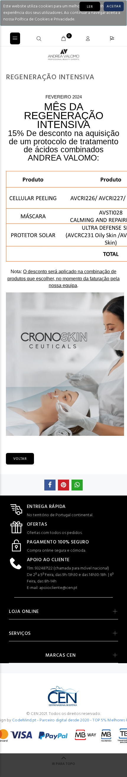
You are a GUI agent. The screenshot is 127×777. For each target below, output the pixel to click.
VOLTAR (20, 459)
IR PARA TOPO (63, 764)
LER (90, 7)
